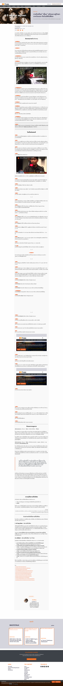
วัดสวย (34, 6)
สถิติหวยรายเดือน (27, 670)
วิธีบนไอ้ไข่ (25, 673)
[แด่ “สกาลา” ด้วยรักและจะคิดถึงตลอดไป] (47, 632)
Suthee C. (34, 602)
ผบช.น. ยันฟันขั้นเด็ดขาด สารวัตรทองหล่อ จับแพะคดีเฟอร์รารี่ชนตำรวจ (24, 570)
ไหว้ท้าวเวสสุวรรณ (27, 674)
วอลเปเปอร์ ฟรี (26, 678)
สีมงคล (25, 679)
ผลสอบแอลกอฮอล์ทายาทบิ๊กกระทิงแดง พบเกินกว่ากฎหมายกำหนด (23, 572)
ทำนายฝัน (8, 6)
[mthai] (5, 4)
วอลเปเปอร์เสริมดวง (28, 6)
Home (16, 26)
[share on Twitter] (20, 30)
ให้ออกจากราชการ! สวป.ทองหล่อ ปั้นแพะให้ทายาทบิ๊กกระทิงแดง (23, 573)
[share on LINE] (22, 30)
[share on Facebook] (18, 30)
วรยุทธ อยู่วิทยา (31, 596)
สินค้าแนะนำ (49, 4)
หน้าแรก (4, 6)
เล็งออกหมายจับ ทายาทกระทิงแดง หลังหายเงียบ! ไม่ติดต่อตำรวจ (23, 574)
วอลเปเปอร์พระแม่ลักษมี (28, 677)
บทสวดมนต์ (38, 6)
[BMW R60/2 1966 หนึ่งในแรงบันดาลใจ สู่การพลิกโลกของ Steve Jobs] (16, 632)
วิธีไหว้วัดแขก (26, 676)
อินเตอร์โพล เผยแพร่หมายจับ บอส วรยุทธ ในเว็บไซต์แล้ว (22, 577)
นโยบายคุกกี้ (10, 666)
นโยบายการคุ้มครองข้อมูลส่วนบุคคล (13, 667)
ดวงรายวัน (26, 671)
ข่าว (18, 141)
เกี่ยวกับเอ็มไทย (10, 670)
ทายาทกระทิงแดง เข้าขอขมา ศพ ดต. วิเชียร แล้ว (21, 569)
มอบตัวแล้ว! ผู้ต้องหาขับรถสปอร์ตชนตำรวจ (20, 566)
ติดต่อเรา (9, 668)
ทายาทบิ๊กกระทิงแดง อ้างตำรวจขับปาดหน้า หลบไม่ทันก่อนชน (22, 568)
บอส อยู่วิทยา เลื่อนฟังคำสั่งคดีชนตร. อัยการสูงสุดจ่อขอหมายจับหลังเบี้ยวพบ (24, 578)
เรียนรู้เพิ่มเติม (58, 681)
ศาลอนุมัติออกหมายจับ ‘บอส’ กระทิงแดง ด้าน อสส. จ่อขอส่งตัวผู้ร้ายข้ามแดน (24, 580)
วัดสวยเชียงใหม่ (26, 667)
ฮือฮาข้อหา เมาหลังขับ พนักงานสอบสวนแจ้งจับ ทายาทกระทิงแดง (23, 576)
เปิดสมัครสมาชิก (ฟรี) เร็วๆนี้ (31, 659)
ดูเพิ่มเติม (52, 625)
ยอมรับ (53, 681)
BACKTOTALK (35, 11)
